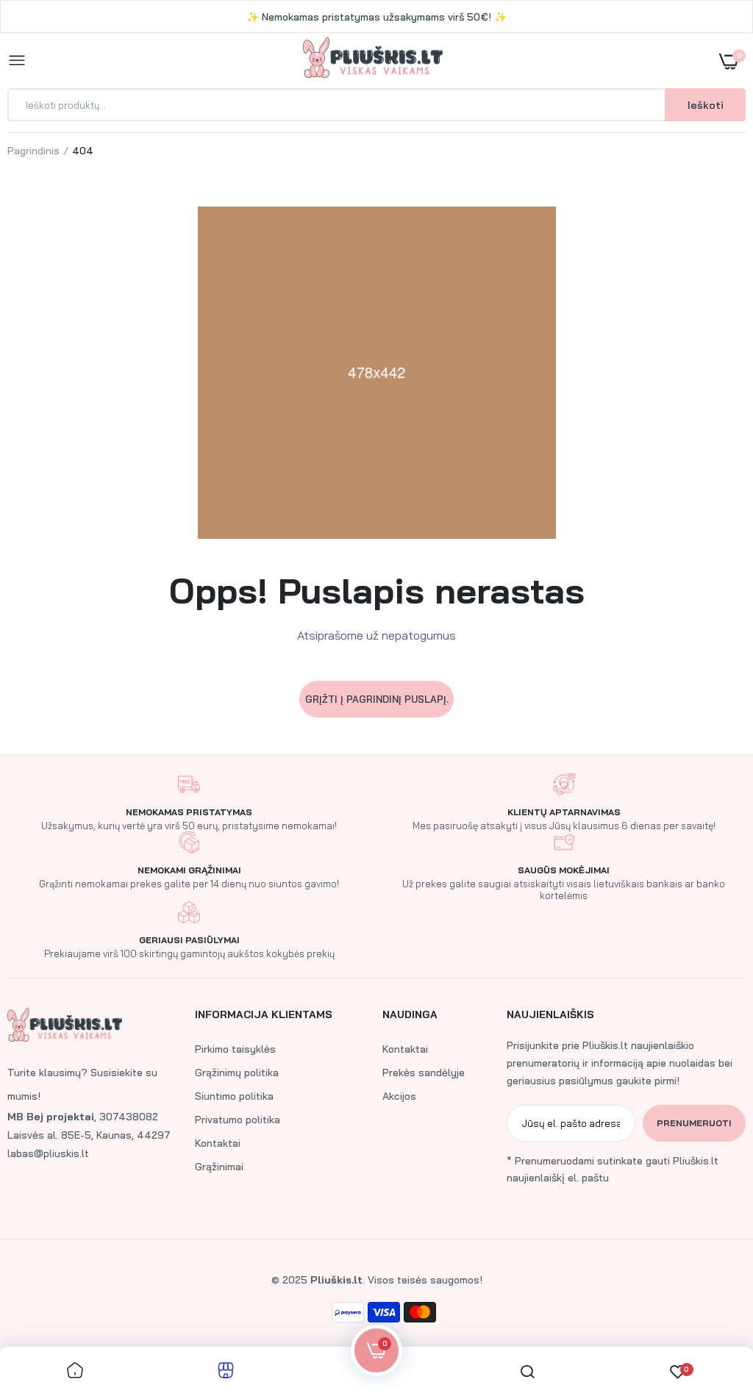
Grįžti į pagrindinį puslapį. (377, 699)
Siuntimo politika (234, 1096)
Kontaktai (217, 1143)
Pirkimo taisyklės (235, 1049)
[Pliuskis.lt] (373, 60)
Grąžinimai (219, 1166)
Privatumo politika (237, 1119)
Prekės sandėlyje (423, 1072)
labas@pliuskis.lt (48, 1153)
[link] (712, 1304)
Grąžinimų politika (237, 1072)
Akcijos (399, 1096)
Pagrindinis (33, 150)
